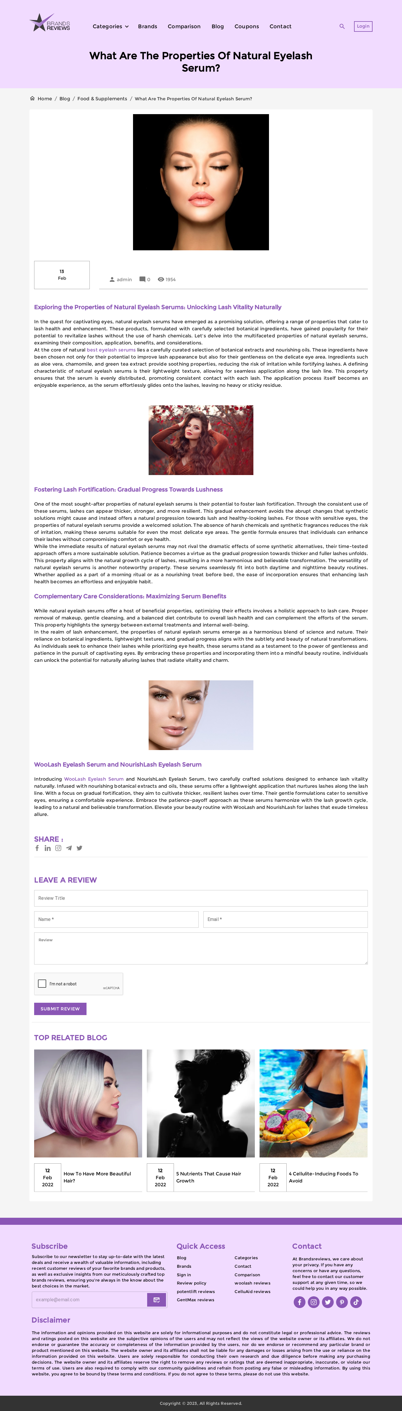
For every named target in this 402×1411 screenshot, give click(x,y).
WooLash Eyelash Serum (94, 779)
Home (45, 98)
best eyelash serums (111, 350)
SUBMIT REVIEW (60, 1009)
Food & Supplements (102, 98)
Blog (64, 98)
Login (363, 26)
